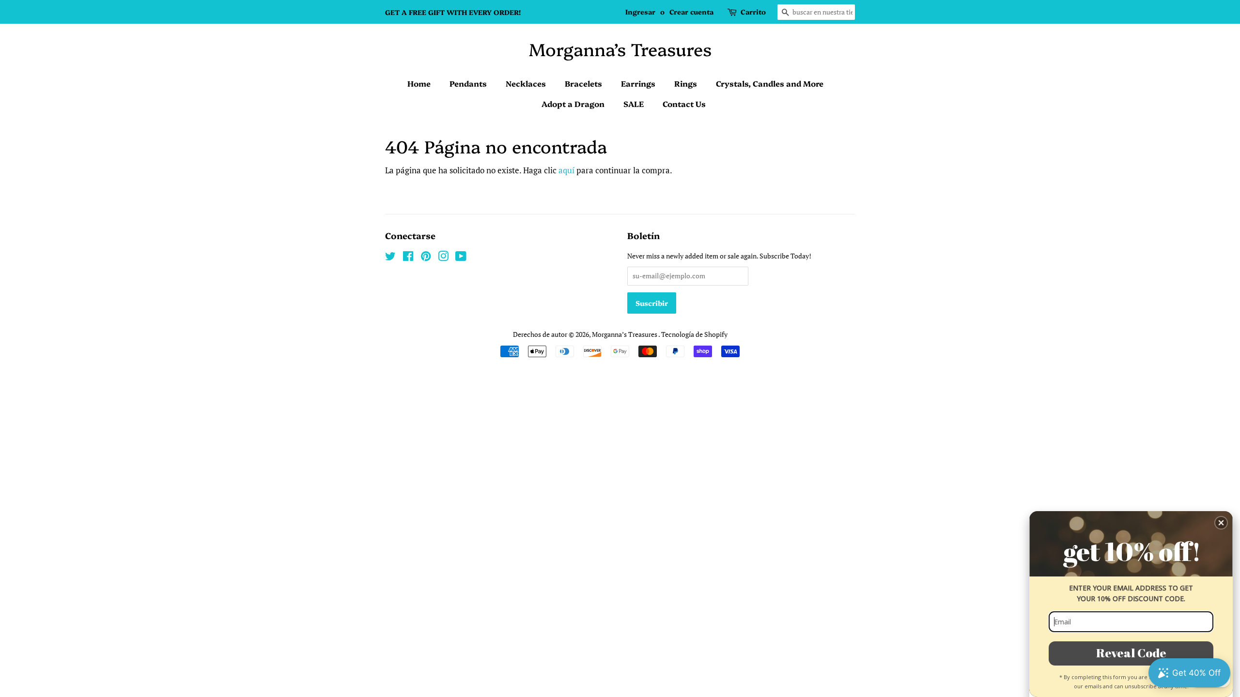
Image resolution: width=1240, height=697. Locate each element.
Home (419, 83)
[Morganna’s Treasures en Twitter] (390, 257)
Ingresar (640, 11)
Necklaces (526, 83)
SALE (633, 103)
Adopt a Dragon (573, 103)
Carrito (753, 11)
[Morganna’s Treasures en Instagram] (443, 257)
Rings (685, 83)
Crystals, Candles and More (769, 83)
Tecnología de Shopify (694, 334)
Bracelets (583, 83)
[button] (1221, 523)
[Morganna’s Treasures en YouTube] (460, 257)
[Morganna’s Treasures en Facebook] (408, 257)
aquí (566, 170)
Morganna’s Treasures (620, 48)
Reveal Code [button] (1131, 653)
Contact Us (684, 103)
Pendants (468, 83)
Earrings (638, 83)
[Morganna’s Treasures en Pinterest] (425, 257)
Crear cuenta (691, 11)
